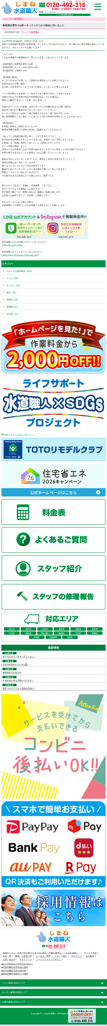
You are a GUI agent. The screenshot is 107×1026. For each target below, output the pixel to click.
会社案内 (90, 956)
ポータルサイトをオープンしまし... (19, 656)
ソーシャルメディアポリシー (49, 959)
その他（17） (12, 314)
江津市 (12, 633)
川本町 (78, 633)
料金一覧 (7, 956)
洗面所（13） (12, 299)
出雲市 (45, 629)
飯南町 (62, 633)
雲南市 (28, 633)
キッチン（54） (13, 285)
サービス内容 (90, 953)
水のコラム (76, 956)
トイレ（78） (12, 278)
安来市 (95, 629)
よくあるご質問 (43, 956)
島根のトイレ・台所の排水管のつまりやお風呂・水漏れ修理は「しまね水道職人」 (41, 953)
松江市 (12, 629)
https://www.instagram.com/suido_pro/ (20, 255)
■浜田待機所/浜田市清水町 (13, 971)
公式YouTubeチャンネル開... (16, 664)
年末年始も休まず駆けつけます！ (18, 680)
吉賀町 (70, 637)
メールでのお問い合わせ (64, 15)
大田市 (78, 629)
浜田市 (28, 629)
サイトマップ (25, 959)
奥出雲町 (45, 633)
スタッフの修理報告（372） (19, 271)
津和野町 (53, 637)
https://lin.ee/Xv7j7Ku (12, 245)
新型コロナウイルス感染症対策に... (19, 688)
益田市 (62, 629)
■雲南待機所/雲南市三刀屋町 (14, 974)
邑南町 (37, 637)
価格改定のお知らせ (12, 672)
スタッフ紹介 (61, 956)
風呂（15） (11, 292)
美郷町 (95, 633)
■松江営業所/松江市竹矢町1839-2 (16, 964)
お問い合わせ (9, 959)
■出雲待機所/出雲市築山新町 (14, 967)
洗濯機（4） (12, 306)
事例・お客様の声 (23, 956)
